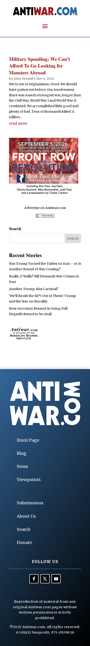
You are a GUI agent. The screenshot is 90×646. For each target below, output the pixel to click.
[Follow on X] (45, 578)
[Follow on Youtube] (56, 578)
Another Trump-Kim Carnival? (33, 289)
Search (23, 529)
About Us (26, 516)
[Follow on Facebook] (34, 578)
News (22, 466)
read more (18, 123)
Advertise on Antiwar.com (45, 208)
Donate (24, 542)
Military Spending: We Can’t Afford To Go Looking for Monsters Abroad (39, 66)
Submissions (30, 502)
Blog (21, 453)
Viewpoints (29, 479)
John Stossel (23, 78)
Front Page (28, 440)
